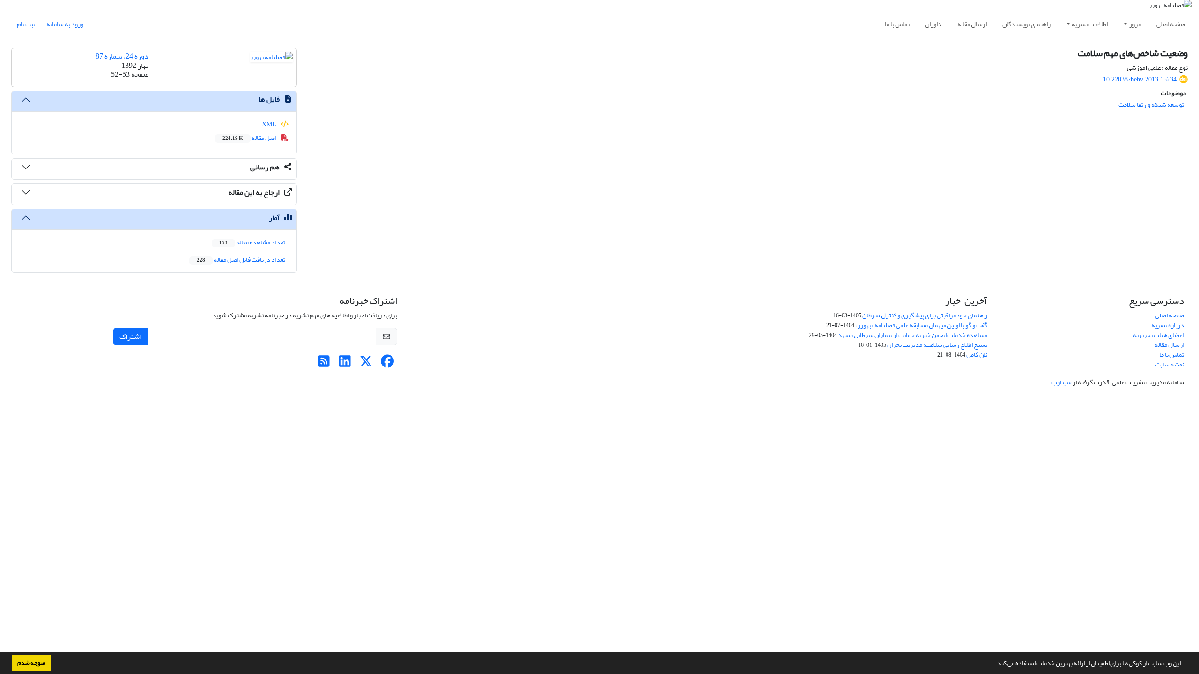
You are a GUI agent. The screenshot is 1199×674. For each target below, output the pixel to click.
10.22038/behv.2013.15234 (1140, 79)
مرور (1135, 24)
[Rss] (324, 364)
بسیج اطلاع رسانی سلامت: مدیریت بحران (937, 344)
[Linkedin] (345, 364)
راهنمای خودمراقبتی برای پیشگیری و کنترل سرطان (924, 315)
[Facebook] (387, 364)
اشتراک (130, 337)
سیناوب (1061, 382)
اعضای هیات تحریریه (1158, 335)
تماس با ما (897, 24)
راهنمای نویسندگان (1026, 24)
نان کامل (976, 354)
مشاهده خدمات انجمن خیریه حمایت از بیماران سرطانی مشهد (912, 335)
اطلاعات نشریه (1090, 24)
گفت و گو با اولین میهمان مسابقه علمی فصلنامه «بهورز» (921, 325)
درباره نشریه (1167, 325)
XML (269, 124)
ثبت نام (26, 24)
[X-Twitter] (366, 364)
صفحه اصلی (1170, 24)
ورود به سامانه (64, 24)
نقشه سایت (1169, 364)
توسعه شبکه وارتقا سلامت (1151, 104)
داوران (933, 24)
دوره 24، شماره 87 (122, 56)
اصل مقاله (249, 138)
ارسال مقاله (972, 24)
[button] (993, 664)
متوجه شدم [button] (31, 662)
